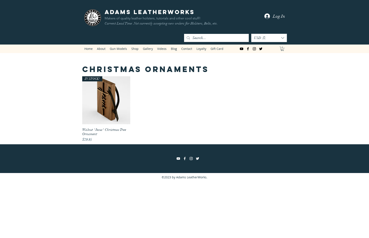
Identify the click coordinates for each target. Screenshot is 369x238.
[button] (269, 38)
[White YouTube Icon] (178, 158)
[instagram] (254, 49)
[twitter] (261, 49)
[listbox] (269, 38)
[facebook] (248, 49)
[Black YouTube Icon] (241, 49)
